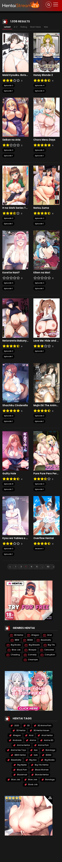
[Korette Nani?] (15, 249)
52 (48, 566)
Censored (49, 649)
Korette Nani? (11, 272)
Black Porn (22, 769)
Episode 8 (8, 484)
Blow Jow (32, 779)
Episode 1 (8, 91)
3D (28, 725)
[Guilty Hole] (15, 450)
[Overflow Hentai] (46, 515)
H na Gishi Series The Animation (15, 208)
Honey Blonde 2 (43, 75)
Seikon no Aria (11, 139)
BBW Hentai (20, 755)
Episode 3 (39, 91)
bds (35, 755)
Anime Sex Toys (18, 750)
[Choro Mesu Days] (46, 117)
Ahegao (35, 635)
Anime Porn (43, 745)
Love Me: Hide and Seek (46, 340)
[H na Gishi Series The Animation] (15, 185)
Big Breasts (34, 644)
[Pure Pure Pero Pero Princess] (46, 450)
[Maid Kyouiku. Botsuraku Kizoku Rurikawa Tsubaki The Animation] (15, 52)
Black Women (42, 769)
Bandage (50, 750)
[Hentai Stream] (20, 4)
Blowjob (32, 649)
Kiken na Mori (41, 272)
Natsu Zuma (41, 208)
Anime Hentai (23, 745)
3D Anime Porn (44, 725)
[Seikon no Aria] (15, 117)
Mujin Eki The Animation (46, 405)
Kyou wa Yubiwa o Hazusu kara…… (15, 538)
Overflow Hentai (43, 538)
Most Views (35, 27)
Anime (32, 740)
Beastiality (45, 640)
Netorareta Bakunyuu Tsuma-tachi (15, 340)
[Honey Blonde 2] (46, 52)
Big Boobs (15, 644)
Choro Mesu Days (44, 139)
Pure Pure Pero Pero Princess (46, 473)
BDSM (30, 640)
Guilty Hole (9, 473)
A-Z (15, 27)
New (46, 27)
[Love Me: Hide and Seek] (46, 318)
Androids (17, 740)
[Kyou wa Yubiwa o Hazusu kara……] (15, 515)
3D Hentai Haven (41, 730)
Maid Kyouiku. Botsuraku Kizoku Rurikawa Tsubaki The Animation (15, 75)
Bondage (50, 779)
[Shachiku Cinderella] (15, 382)
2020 (16, 725)
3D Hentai (18, 635)
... (42, 566)
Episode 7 (8, 489)
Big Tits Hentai (41, 764)
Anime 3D (48, 740)
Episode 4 (39, 85)
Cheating (15, 654)
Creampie (33, 659)
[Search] (49, 5)
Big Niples (22, 764)
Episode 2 (8, 85)
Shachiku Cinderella (15, 405)
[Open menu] (55, 4)
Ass (36, 750)
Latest (7, 27)
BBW (16, 640)
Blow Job (16, 649)
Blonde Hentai (42, 774)
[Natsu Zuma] (46, 185)
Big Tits (51, 644)
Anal (49, 635)
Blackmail (22, 774)
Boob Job (33, 784)
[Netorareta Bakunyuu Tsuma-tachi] (15, 318)
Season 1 (39, 548)
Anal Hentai (47, 735)
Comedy (32, 654)
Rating (24, 27)
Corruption (49, 654)
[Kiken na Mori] (46, 249)
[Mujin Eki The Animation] (46, 382)
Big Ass (33, 760)
